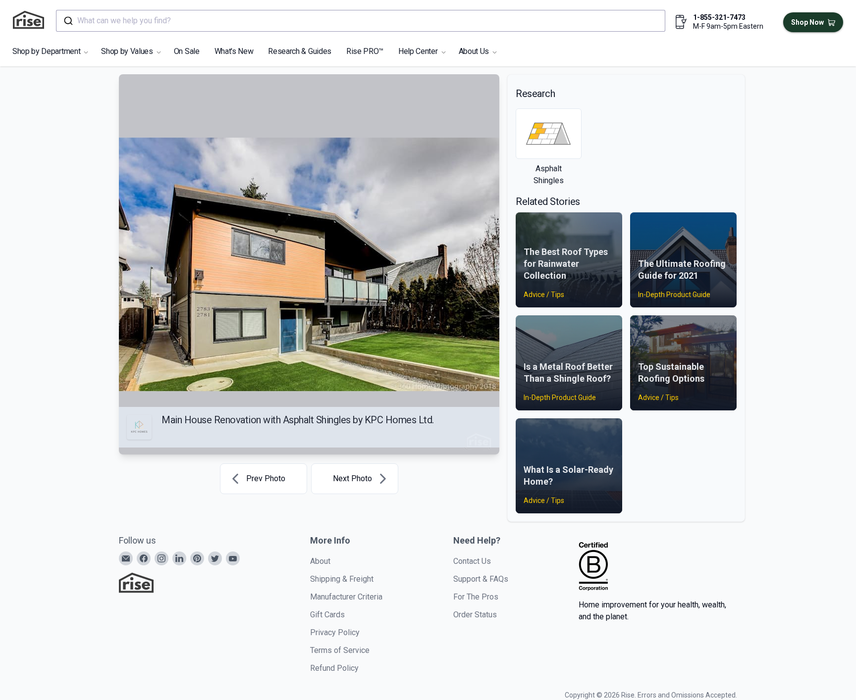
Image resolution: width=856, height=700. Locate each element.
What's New (234, 51)
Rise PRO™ (364, 51)
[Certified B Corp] (593, 566)
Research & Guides (299, 51)
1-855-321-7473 (719, 17)
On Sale (187, 51)
